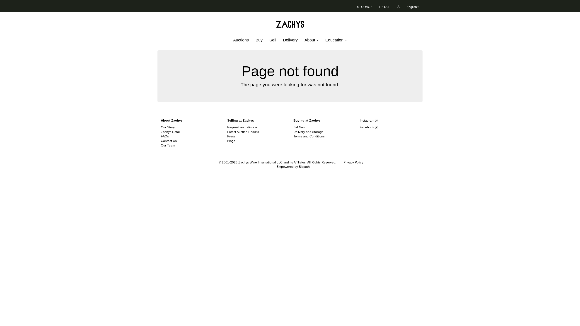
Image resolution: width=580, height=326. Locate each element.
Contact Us (169, 141)
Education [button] (335, 40)
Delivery (290, 40)
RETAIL (384, 7)
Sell (272, 40)
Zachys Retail (170, 132)
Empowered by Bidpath (293, 166)
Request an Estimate (242, 127)
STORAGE (364, 7)
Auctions (241, 40)
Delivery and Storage (308, 132)
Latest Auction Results (243, 132)
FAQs (165, 136)
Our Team (168, 145)
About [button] (310, 40)
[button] (413, 8)
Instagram (367, 120)
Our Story (168, 127)
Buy (259, 40)
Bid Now (299, 127)
